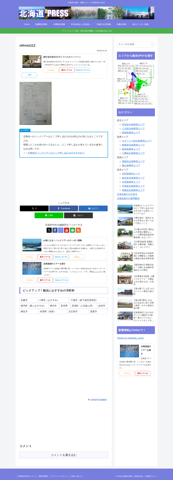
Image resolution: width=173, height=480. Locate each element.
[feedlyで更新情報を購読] (72, 230)
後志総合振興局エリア (133, 178)
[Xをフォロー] (49, 230)
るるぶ (77, 257)
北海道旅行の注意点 (127, 194)
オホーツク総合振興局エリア (137, 141)
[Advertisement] (40, 178)
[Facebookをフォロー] (54, 230)
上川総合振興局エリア (133, 128)
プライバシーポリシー (59, 476)
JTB (29, 75)
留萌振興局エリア (131, 132)
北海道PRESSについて (27, 476)
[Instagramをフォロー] (60, 230)
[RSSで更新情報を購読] (78, 230)
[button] (78, 215)
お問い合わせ (76, 476)
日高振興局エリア (131, 182)
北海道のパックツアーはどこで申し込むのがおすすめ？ (56, 153)
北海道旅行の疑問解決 (128, 198)
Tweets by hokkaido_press (130, 338)
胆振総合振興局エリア (133, 190)
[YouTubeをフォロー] (66, 230)
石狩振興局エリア (131, 173)
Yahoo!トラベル (82, 70)
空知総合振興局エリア (133, 186)
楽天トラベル (66, 70)
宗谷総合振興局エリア (133, 124)
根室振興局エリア (131, 149)
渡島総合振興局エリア (133, 161)
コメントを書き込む (64, 455)
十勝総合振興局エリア (133, 153)
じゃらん (50, 70)
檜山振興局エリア (131, 165)
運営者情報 (43, 476)
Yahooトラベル (61, 257)
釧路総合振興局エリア (133, 145)
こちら (97, 272)
